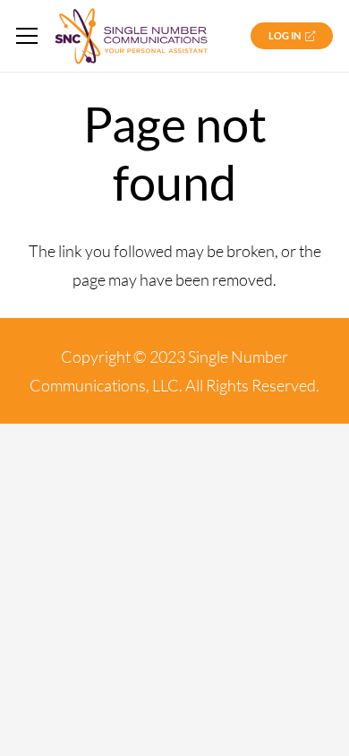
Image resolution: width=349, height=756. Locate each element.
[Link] (131, 35)
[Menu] (27, 35)
